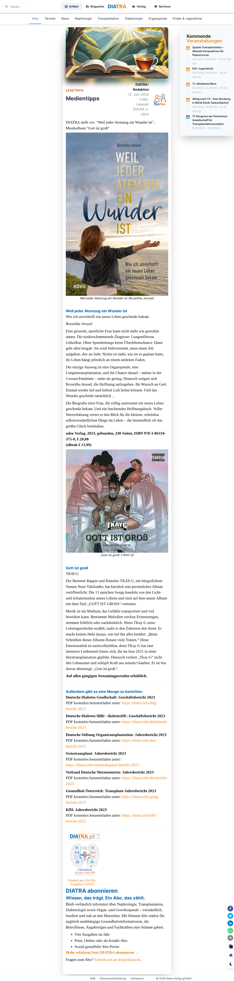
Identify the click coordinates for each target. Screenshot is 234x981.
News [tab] (65, 18)
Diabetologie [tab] (134, 18)
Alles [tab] (35, 18)
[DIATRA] (117, 6)
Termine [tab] (49, 18)
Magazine (97, 6)
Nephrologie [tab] (83, 18)
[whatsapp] (230, 930)
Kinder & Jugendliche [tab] (187, 18)
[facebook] (230, 909)
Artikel (73, 6)
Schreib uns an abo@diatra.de (117, 959)
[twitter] (230, 916)
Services (165, 6)
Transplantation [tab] (108, 18)
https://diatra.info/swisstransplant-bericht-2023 (102, 765)
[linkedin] (230, 923)
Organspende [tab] (157, 18)
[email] (230, 938)
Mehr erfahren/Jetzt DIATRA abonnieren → (102, 952)
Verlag (141, 6)
